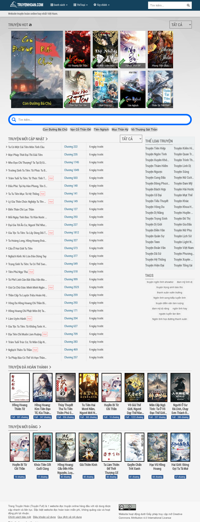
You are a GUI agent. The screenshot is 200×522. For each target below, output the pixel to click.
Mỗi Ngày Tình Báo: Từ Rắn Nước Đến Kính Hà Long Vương (27, 217)
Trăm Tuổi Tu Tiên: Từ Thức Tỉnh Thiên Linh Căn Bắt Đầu (27, 178)
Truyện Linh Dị (182, 166)
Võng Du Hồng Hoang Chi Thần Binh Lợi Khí (27, 303)
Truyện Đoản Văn (155, 248)
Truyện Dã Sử (153, 253)
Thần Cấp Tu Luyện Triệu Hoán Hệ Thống (27, 295)
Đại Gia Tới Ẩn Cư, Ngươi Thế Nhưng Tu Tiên (27, 225)
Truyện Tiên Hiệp (155, 148)
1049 (71, 170)
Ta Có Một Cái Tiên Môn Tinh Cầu (26, 147)
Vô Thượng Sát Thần (144, 129)
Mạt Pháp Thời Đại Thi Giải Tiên (25, 155)
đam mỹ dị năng (160, 308)
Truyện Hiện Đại (154, 265)
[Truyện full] (50, 370)
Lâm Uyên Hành (17, 318)
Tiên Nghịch (101, 129)
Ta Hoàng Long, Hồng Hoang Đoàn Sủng (27, 240)
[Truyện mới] (46, 141)
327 (71, 240)
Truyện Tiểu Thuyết (156, 201)
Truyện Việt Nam (184, 248)
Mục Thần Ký (120, 129)
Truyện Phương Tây (185, 253)
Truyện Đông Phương (158, 183)
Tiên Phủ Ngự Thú (18, 272)
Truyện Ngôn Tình (156, 154)
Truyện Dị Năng (154, 212)
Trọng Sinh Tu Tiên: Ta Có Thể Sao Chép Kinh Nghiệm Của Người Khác (27, 264)
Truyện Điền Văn (155, 230)
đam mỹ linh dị (184, 281)
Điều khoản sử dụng (44, 517)
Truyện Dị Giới (153, 224)
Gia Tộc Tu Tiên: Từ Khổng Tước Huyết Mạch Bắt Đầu (27, 326)
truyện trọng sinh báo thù (169, 287)
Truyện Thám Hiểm (156, 166)
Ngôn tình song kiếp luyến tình (170, 297)
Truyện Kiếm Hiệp (184, 148)
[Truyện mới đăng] (39, 429)
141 (71, 193)
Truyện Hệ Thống (155, 259)
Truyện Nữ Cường (184, 177)
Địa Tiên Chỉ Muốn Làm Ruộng (24, 334)
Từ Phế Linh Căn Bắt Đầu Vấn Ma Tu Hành (27, 279)
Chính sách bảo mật (19, 517)
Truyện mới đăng (23, 426)
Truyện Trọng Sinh (156, 218)
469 (71, 349)
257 (71, 357)
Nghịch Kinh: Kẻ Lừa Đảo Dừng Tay (27, 256)
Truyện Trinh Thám (185, 160)
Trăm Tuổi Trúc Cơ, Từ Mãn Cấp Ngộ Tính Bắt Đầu (27, 342)
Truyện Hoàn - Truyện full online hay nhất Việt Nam (27, 4)
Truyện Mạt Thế (183, 195)
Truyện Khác (181, 201)
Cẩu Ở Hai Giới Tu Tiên (20, 248)
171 (71, 310)
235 (71, 154)
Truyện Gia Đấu (183, 224)
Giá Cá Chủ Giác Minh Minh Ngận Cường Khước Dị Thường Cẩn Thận (27, 287)
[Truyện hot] (30, 27)
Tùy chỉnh (102, 5)
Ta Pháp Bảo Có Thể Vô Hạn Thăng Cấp (27, 358)
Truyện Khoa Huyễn (185, 207)
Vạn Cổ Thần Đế (80, 129)
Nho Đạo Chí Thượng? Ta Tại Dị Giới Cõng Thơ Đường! (27, 162)
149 (71, 201)
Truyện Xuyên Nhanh (186, 259)
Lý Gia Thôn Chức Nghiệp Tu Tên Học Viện (27, 201)
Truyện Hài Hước (184, 189)
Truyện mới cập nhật (26, 138)
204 (71, 318)
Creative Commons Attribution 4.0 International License (150, 515)
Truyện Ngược (153, 172)
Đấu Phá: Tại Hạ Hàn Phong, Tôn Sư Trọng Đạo (27, 186)
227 (71, 224)
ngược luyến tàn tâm (169, 313)
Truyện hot (18, 24)
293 (71, 217)
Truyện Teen (152, 242)
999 (71, 279)
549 (71, 263)
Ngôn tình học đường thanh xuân (169, 318)
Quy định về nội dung (70, 517)
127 (71, 209)
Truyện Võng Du (154, 207)
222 (71, 146)
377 (71, 256)
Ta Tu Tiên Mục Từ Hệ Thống (23, 194)
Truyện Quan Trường (186, 154)
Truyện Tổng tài (183, 265)
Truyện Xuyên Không (157, 160)
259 (71, 295)
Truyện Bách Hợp (155, 189)
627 (71, 326)
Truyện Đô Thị (182, 218)
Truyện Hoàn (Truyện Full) (29, 506)
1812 (71, 232)
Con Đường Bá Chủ (55, 129)
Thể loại (81, 5)
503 (71, 178)
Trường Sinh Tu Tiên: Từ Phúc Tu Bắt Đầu (27, 170)
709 (71, 334)
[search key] (166, 5)
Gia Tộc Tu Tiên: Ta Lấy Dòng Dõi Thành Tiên (27, 233)
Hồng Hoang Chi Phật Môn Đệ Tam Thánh (27, 311)
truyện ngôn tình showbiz (160, 281)
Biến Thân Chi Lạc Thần (21, 209)
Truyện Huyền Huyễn (186, 212)
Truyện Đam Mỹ (183, 183)
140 (71, 185)
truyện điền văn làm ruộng (170, 303)
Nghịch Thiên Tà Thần (20, 350)
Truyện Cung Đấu (155, 177)
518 (71, 271)
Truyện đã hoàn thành (28, 366)
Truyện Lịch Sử (183, 236)
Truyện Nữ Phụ (183, 230)
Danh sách (59, 5)
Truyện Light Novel (185, 242)
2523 (71, 287)
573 (71, 248)
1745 (71, 162)
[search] (188, 5)
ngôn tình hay (180, 308)
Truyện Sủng (181, 172)
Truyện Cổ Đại (153, 195)
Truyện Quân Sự (154, 236)
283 (71, 342)
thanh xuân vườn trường (169, 292)
